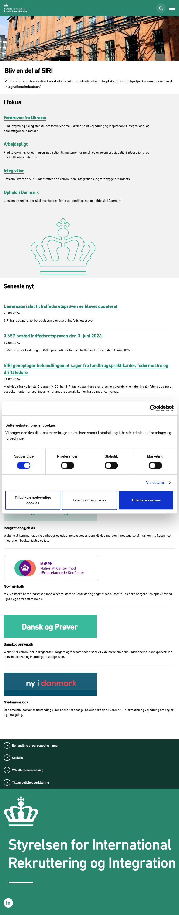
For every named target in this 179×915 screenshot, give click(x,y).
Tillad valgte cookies (89, 500)
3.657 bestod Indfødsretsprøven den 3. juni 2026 (53, 336)
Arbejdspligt (15, 144)
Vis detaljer (155, 482)
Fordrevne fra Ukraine (25, 117)
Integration (14, 170)
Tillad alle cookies (146, 500)
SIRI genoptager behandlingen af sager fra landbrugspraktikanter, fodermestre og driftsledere (86, 369)
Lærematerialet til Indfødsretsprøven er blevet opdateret (60, 306)
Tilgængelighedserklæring (30, 782)
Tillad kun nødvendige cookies (33, 500)
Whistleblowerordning (27, 770)
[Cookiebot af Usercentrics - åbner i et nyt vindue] (153, 408)
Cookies (17, 758)
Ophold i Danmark (21, 192)
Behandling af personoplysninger (35, 745)
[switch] (67, 465)
